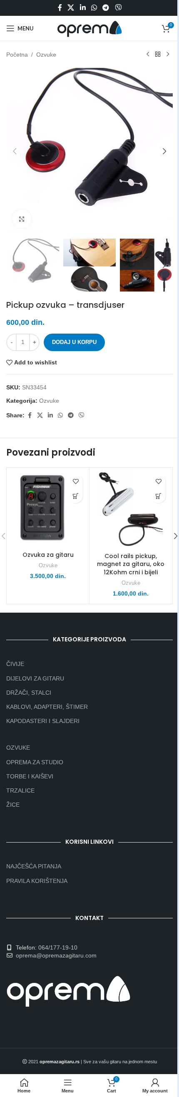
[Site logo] (89, 28)
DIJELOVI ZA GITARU (35, 678)
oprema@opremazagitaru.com (56, 955)
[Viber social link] (118, 7)
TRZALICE (20, 790)
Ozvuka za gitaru (48, 555)
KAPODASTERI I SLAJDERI (43, 721)
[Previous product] (148, 55)
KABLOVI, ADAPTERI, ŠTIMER (47, 706)
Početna (17, 54)
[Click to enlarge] (21, 218)
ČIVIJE (15, 664)
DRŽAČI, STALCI (28, 692)
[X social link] (71, 7)
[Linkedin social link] (82, 7)
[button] (14, 151)
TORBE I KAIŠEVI (29, 776)
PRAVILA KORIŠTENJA (36, 881)
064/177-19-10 (57, 947)
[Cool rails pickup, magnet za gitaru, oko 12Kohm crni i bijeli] (131, 509)
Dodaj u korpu (74, 342)
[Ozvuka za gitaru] (48, 508)
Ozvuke (46, 54)
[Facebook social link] (60, 7)
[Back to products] (158, 55)
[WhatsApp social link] (93, 7)
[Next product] (168, 55)
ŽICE (13, 804)
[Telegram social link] (106, 7)
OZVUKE (18, 747)
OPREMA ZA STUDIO (34, 762)
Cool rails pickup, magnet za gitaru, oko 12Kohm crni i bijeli (130, 564)
